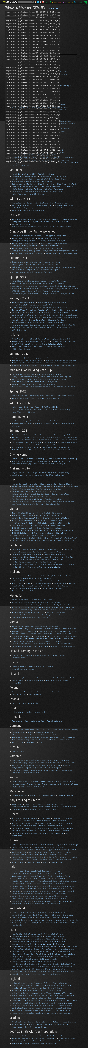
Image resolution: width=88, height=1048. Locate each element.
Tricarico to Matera (37, 804)
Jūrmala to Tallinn (33, 703)
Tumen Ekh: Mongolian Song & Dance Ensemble (26, 600)
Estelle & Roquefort (65, 952)
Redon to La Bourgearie (62, 957)
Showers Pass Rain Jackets (67, 1038)
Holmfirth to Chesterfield (32, 1000)
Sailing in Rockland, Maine (33, 442)
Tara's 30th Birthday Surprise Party (22, 208)
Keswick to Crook (28, 1003)
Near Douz (30, 850)
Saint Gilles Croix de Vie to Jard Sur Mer (24, 962)
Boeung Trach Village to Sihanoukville (23, 552)
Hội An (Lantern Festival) (19, 515)
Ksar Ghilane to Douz (38, 847)
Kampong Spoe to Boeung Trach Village (49, 552)
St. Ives (36, 985)
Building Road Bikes (71, 437)
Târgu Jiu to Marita (17, 768)
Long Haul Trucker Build (38, 1038)
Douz (24, 852)
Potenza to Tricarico (51, 804)
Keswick (52, 1003)
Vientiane (15, 489)
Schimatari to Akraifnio (44, 821)
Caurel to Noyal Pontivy (43, 969)
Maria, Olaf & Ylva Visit (52, 219)
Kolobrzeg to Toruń (50, 692)
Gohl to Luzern (56, 915)
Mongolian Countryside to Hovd (34, 612)
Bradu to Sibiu (35, 760)
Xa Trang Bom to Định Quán (36, 526)
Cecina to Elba (48, 894)
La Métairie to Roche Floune (40, 967)
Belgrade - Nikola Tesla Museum (43, 782)
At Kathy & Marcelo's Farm (41, 435)
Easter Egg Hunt (40, 398)
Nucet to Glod (57, 763)
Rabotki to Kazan (41, 639)
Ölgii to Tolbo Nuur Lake (36, 615)
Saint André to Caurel (59, 969)
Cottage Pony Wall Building (33, 189)
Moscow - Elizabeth (39, 644)
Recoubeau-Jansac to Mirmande (21, 944)
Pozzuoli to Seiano (17, 886)
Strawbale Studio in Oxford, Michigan (63, 341)
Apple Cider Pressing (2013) (34, 262)
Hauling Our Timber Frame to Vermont (23, 302)
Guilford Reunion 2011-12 (50, 407)
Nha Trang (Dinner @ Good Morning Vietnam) (26, 518)
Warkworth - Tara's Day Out (61, 1011)
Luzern (47, 915)
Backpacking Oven (37, 1036)
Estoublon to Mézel (59, 944)
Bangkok (44, 588)
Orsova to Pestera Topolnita (39, 770)
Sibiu (27, 760)
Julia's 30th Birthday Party (20, 330)
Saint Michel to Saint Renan (20, 974)
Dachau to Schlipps (37, 740)
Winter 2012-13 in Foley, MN (66, 325)
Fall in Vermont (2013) (64, 227)
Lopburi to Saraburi (17, 583)
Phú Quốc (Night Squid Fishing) (39, 538)
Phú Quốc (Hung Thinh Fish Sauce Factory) (64, 538)
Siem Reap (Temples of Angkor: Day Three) (50, 559)
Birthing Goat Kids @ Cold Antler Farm (55, 307)
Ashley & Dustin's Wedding (53, 363)
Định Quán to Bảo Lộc (19, 526)
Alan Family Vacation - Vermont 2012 (37, 341)
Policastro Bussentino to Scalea (47, 881)
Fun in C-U (36, 447)
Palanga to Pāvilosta (41, 712)
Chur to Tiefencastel (44, 913)
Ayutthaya (72, 583)
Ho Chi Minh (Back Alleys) (20, 533)
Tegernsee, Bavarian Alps (66, 740)
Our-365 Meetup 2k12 (18, 339)
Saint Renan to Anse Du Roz (65, 972)
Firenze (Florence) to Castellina (58, 896)
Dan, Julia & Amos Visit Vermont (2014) (24, 174)
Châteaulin (33, 972)
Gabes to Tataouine (41, 855)
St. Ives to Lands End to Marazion (22, 985)
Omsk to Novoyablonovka (20, 634)
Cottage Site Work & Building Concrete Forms (41, 284)
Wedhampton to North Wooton (41, 993)
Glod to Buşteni (46, 763)
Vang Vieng (57, 489)
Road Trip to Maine (49, 442)
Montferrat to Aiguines (42, 946)
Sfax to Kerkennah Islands (33, 857)
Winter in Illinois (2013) (19, 210)
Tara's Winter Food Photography (60, 410)
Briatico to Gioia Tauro (18, 879)
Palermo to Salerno (44, 809)
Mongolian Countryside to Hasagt (22, 610)
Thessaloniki (15, 818)
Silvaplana (15, 913)
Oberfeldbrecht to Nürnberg (44, 732)
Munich (41, 742)
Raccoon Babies (68, 363)
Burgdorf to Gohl (68, 915)
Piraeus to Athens (51, 823)
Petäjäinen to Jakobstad (42, 655)
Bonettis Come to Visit (18, 286)
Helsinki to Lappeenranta (53, 680)
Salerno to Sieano (30, 809)
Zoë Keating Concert (18, 341)
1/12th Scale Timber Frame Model (38, 339)
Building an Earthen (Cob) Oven (21, 358)
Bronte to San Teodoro (43, 874)
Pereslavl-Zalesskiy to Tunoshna (52, 641)
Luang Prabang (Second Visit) (40, 494)
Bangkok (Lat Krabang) (56, 588)
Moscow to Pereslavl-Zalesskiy (21, 644)
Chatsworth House (17, 1000)
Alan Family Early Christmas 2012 (44, 328)
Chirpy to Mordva (17, 639)
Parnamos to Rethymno (55, 826)
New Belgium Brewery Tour (42, 461)
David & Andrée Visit (46, 289)
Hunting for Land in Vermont (69, 440)
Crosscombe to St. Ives (48, 985)
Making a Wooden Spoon (19, 194)
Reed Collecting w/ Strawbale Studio (41, 318)
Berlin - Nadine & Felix (32, 730)
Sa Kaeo (43, 576)
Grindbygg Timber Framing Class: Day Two (54, 243)
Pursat (46, 557)
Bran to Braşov (65, 760)
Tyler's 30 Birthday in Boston (59, 203)
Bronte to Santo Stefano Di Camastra (23, 874)
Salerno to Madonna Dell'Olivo (40, 807)
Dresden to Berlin (64, 730)
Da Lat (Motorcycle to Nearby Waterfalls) (50, 520)
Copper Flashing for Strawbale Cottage (62, 158)
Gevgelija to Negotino (49, 795)
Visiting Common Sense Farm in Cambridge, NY (26, 307)
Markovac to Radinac (18, 784)
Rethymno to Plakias (30, 826)
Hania (61, 823)
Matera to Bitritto (17, 804)
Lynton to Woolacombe (55, 988)
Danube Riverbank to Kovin (32, 773)
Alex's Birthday (50, 396)
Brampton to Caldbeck (47, 1006)
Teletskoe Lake (53, 626)
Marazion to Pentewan (60, 983)
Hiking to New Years (18, 323)
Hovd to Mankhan (17, 612)
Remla (27, 847)
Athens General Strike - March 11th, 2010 (24, 823)
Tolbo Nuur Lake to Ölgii (19, 615)
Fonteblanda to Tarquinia (49, 891)
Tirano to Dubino (40, 904)
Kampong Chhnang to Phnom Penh (54, 554)
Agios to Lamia (16, 821)
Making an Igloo (17, 407)
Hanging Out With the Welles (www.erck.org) (63, 459)
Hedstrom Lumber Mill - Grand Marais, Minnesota (27, 363)
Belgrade (58, 782)
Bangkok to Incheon (18, 475)
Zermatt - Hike (73, 920)
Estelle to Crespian (45, 952)
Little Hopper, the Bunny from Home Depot (25, 289)
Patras (67, 833)
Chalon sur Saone (58, 936)
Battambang (69, 557)
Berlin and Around (17, 730)
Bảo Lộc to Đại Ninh (56, 523)
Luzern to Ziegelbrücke (18, 915)
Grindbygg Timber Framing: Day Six (48, 238)
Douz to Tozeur (16, 852)
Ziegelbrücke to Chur (59, 913)
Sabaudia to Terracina (67, 886)
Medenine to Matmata (64, 852)
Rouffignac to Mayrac (18, 957)
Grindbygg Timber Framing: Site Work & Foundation (27, 253)
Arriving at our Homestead (20, 318)
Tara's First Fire (51, 1038)
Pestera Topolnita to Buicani (20, 770)
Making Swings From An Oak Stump (66, 289)
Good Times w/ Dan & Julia (20, 437)
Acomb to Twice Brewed (19, 1008)
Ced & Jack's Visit (53, 265)
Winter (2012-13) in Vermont (48, 315)
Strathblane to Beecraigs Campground (64, 1022)
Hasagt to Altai (70, 607)
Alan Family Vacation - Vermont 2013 (23, 224)
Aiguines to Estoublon (18, 946)
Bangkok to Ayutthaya (18, 586)
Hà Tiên (60, 541)
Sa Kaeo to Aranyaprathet (31, 576)
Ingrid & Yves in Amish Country (48, 440)
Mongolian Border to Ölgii (54, 615)
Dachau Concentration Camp (20, 740)
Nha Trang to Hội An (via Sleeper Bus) (47, 515)
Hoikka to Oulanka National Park (67, 678)
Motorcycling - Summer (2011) (67, 442)
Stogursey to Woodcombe (36, 990)
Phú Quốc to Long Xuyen (19, 538)
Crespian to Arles (32, 952)
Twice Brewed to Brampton (64, 1006)
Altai (61, 607)
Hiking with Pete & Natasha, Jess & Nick (35, 421)
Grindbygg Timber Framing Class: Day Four (53, 241)
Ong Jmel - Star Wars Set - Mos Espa (59, 850)
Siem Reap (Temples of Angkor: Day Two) (24, 562)
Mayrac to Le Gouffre (69, 954)
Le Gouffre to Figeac (54, 954)
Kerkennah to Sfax (17, 847)
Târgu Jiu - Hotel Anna (39, 768)
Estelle (55, 952)
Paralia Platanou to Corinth (20, 833)
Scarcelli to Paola (17, 881)
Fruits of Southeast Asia (54, 536)
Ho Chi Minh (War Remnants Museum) (63, 530)
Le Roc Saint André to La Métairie (62, 967)
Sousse (27, 860)
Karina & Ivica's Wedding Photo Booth (41, 179)
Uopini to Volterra (17, 896)
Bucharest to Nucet (70, 763)
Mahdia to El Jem (64, 857)
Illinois (22, 459)
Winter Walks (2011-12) (40, 410)
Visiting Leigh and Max (35, 219)
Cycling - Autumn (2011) (69, 423)
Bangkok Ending (64, 473)
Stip (26, 795)
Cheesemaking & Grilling (49, 447)
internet (70, 2)
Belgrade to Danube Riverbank (21, 782)
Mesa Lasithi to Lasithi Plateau (63, 828)
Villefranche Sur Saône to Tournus (22, 939)
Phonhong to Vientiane (27, 489)
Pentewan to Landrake (35, 983)
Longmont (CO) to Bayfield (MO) (22, 461)
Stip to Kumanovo (17, 795)
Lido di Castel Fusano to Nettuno (37, 889)
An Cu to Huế (46, 513)
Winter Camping (17, 1041)
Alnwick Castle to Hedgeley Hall (33, 1011)
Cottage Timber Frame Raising (53, 189)
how (75, 2)
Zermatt (14, 923)
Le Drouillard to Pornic (68, 964)
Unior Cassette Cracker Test (20, 1038)
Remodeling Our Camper (19, 320)
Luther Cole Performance (19, 445)
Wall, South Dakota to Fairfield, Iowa (23, 374)
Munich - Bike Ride (17, 742)
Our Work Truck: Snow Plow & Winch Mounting (52, 302)
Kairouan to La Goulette (46, 845)
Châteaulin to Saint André (19, 972)
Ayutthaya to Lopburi (60, 583)
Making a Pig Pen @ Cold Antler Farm (23, 265)
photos (54, 2)
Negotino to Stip (35, 795)
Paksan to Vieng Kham (43, 486)
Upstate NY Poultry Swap (51, 291)
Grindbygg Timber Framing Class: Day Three (25, 243)
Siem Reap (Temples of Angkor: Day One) (52, 564)
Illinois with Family (61, 179)
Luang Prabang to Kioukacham (40, 492)
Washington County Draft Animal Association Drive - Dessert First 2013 (33, 227)
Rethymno (42, 826)
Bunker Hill (27, 450)
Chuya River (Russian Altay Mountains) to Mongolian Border (30, 617)
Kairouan (34, 860)
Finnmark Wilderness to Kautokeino (23, 666)
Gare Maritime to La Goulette (28, 845)
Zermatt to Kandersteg (18, 920)
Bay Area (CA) (60, 464)
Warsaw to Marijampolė (54, 721)
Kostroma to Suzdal (18, 641)
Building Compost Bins (19, 312)
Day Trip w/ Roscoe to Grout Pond (22, 272)
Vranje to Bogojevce (18, 787)
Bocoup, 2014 (61, 176)
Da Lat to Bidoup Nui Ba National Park (23, 520)
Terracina (55, 886)
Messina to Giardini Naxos (38, 876)
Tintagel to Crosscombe (64, 985)
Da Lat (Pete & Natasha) (19, 523)
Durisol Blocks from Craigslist (49, 270)
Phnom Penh (37, 554)
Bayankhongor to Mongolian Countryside (48, 605)
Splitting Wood (16, 222)
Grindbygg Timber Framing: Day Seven (23, 238)
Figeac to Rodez (41, 954)
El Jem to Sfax (53, 857)
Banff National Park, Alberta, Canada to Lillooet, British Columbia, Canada (34, 382)
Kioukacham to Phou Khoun (20, 494)
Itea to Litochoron (45, 818)
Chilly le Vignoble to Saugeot (33, 934)
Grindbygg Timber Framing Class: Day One (25, 246)
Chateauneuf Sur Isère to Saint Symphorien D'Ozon (27, 941)
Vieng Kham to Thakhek (26, 486)
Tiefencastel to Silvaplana (28, 913)
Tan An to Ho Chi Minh (46, 533)
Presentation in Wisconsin (19, 396)
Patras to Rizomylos (57, 833)
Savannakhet (33, 484)
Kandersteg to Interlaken (60, 918)
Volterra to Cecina (60, 894)
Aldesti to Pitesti (55, 765)
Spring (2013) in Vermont (49, 294)
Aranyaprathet (16, 576)
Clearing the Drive (57, 310)
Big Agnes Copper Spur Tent (20, 1043)
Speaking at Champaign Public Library (58, 445)
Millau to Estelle (17, 954)
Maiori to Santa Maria (33, 884)
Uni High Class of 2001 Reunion (21, 435)
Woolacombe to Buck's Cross (37, 988)
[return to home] (10, 2)
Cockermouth (16, 1006)
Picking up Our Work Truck (37, 320)
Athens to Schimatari (59, 821)
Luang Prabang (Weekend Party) (33, 504)
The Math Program (17, 182)
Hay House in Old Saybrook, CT (60, 339)
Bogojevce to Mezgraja (71, 784)
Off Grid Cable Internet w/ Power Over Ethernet (26, 291)
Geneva (73, 923)
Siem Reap (70, 564)
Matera (27, 804)
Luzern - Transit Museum (35, 915)
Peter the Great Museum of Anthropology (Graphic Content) (30, 646)
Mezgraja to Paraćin (55, 784)
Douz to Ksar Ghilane (18, 850)
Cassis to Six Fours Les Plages (43, 949)
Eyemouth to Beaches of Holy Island (23, 1013)
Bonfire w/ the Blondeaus (42, 346)
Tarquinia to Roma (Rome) (31, 891)
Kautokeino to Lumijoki (19, 658)
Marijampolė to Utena (37, 721)
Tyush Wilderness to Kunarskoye (21, 636)
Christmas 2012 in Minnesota (55, 323)
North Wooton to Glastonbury (21, 993)
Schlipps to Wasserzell (68, 737)
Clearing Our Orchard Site (52, 262)
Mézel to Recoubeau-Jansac (42, 944)
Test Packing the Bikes (52, 1036)
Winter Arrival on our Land (43, 208)
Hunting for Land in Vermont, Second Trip (47, 423)
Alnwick (48, 1011)
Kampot (41, 549)
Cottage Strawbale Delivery (46, 184)
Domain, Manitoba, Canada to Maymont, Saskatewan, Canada (31, 387)
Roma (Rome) (16, 891)
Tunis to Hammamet (18, 862)
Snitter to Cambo (47, 1008)
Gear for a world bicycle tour (20, 1036)
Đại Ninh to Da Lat (41, 523)
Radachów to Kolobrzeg (19, 694)
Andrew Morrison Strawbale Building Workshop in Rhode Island (31, 192)
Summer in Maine (17, 442)
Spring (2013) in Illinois (67, 294)
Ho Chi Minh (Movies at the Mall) (22, 528)
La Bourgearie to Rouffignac (44, 957)
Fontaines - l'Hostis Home (20, 936)
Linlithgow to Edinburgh (19, 1024)
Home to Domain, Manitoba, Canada (64, 387)
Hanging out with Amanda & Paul (22, 398)
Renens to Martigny (51, 923)
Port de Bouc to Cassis (67, 949)
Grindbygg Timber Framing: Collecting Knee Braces (61, 253)
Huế (38, 513)
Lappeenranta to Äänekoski (35, 680)
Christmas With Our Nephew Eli (21, 410)
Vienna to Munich (31, 742)
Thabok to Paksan (58, 486)
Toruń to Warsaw (36, 692)
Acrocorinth (65, 831)
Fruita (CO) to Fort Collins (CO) (63, 461)
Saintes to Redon (17, 959)
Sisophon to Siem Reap (35, 567)
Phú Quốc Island (36, 541)
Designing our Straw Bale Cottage (37, 203)
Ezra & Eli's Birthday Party (19, 305)
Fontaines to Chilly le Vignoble (53, 934)
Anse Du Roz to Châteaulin (47, 972)
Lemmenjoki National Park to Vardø (23, 669)
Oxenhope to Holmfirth (50, 1000)
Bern (36, 918)
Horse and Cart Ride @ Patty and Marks (24, 310)
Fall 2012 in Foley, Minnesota (21, 349)
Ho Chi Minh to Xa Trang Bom (57, 526)
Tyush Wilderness (39, 636)
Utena (26, 721)
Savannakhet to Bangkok (19, 484)
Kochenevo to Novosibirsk (47, 631)
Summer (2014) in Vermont (20, 165)
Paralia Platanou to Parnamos (21, 828)
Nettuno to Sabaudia (18, 889)
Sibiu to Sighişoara (17, 760)
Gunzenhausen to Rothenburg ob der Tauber (25, 737)
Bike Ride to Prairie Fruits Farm (21, 447)
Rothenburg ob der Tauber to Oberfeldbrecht (25, 735)
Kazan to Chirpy (29, 639)
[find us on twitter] (38, 2)
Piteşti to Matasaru (42, 765)
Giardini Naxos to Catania (19, 876)
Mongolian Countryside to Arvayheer (23, 605)
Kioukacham (55, 492)
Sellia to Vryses (69, 823)
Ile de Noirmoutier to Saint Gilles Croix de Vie (25, 964)
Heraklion (42, 831)
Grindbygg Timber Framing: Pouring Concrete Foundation (59, 251)
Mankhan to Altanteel (65, 610)
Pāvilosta (29, 712)
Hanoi (13, 513)
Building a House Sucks (53, 186)
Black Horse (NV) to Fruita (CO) (21, 464)
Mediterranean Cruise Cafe (20, 325)
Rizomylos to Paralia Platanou (40, 833)
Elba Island (38, 894)
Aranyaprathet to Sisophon (53, 567)
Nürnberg (30, 732)
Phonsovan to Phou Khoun (20, 497)
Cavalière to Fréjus (71, 946)
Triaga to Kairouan (61, 845)
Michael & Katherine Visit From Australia (53, 281)
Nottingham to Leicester (38, 998)
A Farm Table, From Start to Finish (41, 205)
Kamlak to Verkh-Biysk (69, 629)
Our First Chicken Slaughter (20, 365)
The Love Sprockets (17, 262)
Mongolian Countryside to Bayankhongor (24, 607)
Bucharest (15, 765)
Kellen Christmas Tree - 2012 (66, 328)
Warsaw (26, 692)
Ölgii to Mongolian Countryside (56, 612)
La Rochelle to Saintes (31, 959)
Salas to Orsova (55, 770)
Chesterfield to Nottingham (56, 998)
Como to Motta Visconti (66, 901)
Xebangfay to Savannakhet (48, 484)
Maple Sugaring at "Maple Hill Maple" (41, 305)
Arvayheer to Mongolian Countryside (49, 602)
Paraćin (44, 784)
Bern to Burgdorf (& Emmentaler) (22, 918)
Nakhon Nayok (44, 581)
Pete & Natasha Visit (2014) (69, 163)
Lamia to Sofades (67, 818)
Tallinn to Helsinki (17, 683)
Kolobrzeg (61, 692)
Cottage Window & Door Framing (67, 184)
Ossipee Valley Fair (32, 270)
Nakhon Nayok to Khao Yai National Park (24, 581)
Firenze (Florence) (17, 899)
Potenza (61, 804)
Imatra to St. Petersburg (68, 646)
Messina (50, 876)
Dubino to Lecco (28, 904)
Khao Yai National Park (45, 578)
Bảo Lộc (67, 523)
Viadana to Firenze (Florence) (34, 899)
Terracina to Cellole (44, 886)
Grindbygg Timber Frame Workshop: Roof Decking (27, 236)
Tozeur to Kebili (40, 850)
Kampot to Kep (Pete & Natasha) (26, 549)
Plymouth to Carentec (54, 974)
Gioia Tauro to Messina (63, 876)
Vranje (28, 787)
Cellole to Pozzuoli (30, 886)
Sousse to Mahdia (17, 860)
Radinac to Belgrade (69, 782)
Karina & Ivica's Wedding (19, 179)
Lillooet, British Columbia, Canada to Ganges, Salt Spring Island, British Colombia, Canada (39, 379)
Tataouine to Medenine (19, 855)
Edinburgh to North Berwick (45, 1024)
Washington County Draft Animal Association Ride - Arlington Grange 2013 (46, 222)
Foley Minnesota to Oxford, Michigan (66, 318)
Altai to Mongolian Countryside (48, 607)
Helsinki (65, 680)
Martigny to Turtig (36, 923)
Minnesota (15, 459)
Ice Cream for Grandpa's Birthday (62, 435)
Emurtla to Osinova (49, 634)
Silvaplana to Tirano (54, 904)
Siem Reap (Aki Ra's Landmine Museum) (24, 564)
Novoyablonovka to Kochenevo (66, 631)
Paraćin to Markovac (33, 784)
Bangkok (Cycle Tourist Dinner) (21, 473)
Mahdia (74, 857)
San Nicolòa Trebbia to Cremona (22, 901)
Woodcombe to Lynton (19, 990)
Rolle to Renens (64, 923)
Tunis (38, 862)
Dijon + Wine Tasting (36, 936)
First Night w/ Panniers (48, 1043)
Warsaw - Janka (16, 692)
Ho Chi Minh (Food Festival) (40, 530)
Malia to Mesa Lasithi (18, 831)
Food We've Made (17, 440)
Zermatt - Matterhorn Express (58, 920)
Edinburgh (32, 1024)
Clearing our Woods (71, 310)
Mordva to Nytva (71, 636)
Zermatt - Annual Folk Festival (37, 920)
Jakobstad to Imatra (18, 655)
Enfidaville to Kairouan (46, 860)
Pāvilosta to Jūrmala (18, 712)
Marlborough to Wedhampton (62, 993)
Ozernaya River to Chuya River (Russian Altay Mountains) (29, 626)
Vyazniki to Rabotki (55, 639)
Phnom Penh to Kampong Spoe (21, 554)
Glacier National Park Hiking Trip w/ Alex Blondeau (27, 360)
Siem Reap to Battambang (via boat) (23, 559)
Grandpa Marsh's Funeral (31, 407)
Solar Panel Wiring (17, 189)
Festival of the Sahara (35, 852)
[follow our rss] (35, 2)
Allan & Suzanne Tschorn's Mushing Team (24, 315)
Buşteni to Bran (34, 763)
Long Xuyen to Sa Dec (38, 536)
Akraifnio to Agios (28, 821)
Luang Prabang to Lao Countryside (63, 502)
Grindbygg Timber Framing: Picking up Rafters (26, 251)
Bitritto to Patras (17, 836)
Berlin (55, 730)
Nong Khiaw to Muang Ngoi (20, 502)
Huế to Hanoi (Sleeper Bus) (26, 513)
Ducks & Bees (62, 396)
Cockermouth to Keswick (65, 1003)
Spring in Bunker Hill (53, 398)
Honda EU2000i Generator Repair (65, 267)
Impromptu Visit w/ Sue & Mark (38, 286)
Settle (75, 1000)
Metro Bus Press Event (59, 346)
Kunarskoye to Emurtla (64, 634)
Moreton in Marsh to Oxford (43, 996)
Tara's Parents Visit (44, 310)
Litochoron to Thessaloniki (29, 818)
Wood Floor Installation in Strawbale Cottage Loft (61, 124)
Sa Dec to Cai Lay (17, 536)
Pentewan (47, 983)
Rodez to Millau (29, 954)
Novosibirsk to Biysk (30, 631)
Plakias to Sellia (16, 826)
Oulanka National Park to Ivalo (45, 678)
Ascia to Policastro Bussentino (68, 881)
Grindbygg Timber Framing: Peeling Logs (50, 248)
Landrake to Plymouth (18, 983)
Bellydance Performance (36, 445)
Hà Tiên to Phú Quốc (49, 541)
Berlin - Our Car (46, 730)
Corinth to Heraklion (54, 831)
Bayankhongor (68, 605)
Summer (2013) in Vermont (43, 272)
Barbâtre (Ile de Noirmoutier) (47, 962)
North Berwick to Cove (63, 1024)
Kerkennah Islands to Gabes (58, 855)
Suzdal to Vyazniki (68, 639)
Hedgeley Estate (17, 1011)
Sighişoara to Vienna (18, 751)
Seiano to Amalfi (60, 884)
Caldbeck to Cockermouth (30, 1006)
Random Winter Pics (18, 412)
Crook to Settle (16, 1003)
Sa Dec (27, 536)
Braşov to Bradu (47, 760)
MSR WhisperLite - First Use (48, 1041)
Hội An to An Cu (57, 513)
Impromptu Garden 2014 (47, 176)
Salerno (54, 809)
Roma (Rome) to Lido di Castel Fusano (61, 889)
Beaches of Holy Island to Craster (46, 1013)
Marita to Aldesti (68, 765)
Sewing (63, 1036)
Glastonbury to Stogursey (53, 990)
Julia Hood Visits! (66, 129)
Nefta (74, 850)
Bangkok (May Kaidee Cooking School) (45, 473)
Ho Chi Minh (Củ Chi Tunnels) (20, 530)
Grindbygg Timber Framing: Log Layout (23, 248)
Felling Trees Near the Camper (64, 205)
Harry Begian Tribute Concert (41, 450)
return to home (53, 8)
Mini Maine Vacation (18, 270)
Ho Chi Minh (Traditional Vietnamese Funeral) (48, 528)
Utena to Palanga (17, 721)
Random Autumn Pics (70, 421)
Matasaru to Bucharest (27, 765)
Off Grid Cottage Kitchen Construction (61, 121)
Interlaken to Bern (45, 918)
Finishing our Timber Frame (35, 323)
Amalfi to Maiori (48, 884)
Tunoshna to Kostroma (33, 641)
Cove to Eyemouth (17, 1027)
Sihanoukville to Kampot (53, 549)
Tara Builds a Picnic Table (46, 174)
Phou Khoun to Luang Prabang (61, 494)
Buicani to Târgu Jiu (55, 768)
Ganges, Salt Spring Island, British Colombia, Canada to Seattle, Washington (35, 377)
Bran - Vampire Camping (19, 763)
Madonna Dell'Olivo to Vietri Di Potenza (64, 807)
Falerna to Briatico (33, 879)
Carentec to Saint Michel (38, 974)
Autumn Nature (16, 426)
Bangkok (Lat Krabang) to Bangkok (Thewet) (25, 588)
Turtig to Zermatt (24, 923)
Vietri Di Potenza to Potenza (20, 807)
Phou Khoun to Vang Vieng (20, 492)
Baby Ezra (71, 396)
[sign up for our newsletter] (43, 2)
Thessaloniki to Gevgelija (65, 795)
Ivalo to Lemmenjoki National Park (22, 678)
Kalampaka (56, 818)
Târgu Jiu (28, 768)
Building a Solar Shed (18, 203)
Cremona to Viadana (52, 899)
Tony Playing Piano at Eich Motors (22, 423)
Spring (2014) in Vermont (37, 194)
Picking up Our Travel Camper (57, 320)
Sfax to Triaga (73, 845)
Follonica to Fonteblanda (66, 891)
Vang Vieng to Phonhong (44, 489)
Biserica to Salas (67, 770)
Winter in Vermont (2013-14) (37, 210)
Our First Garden (17, 450)
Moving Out (62, 1041)
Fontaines (48, 936)
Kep (13, 549)
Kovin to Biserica (17, 773)
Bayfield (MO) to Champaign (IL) (37, 459)
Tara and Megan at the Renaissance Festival (49, 344)
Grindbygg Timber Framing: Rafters (55, 236)
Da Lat (31, 523)
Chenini (30, 855)
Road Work (60, 284)
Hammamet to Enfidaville (64, 860)
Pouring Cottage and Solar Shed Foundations (25, 281)
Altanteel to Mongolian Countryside (45, 610)
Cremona (63, 899)
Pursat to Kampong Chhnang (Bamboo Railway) (26, 557)
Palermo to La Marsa (57, 862)
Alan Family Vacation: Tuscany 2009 (36, 896)
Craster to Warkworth (65, 1013)
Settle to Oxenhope (65, 1000)
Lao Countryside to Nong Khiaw (41, 502)
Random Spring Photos (37, 396)
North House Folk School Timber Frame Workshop (61, 360)
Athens (42, 823)
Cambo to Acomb (34, 1008)
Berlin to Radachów (35, 694)
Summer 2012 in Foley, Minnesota (41, 365)
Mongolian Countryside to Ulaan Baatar (24, 602)
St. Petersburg (55, 646)
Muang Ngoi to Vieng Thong (53, 499)
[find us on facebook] (40, 2)
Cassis (56, 949)
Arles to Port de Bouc (18, 952)
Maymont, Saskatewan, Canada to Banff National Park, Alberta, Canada (34, 384)
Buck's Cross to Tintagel (19, 988)
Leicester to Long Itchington (20, 998)
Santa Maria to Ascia (18, 884)
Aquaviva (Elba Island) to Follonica (22, 894)
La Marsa (45, 862)
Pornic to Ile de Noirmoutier (50, 964)
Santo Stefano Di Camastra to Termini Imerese (45, 871)
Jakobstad (29, 655)
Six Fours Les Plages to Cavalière (22, 949)
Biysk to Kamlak (17, 631)
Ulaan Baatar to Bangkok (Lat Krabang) (24, 591)
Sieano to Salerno (17, 809)
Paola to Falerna (46, 879)
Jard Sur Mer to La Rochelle (48, 959)
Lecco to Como (16, 904)
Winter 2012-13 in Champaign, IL (22, 328)
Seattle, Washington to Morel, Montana (49, 374)
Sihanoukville (68, 549)
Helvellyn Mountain (42, 1003)
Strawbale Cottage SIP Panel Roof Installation (39, 182)
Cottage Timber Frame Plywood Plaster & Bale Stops (28, 186)
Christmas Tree (30, 412)
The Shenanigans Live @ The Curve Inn (23, 184)
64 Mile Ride (35, 1043)
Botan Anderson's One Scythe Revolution (42, 325)
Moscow (49, 644)
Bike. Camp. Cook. (59, 208)
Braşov (56, 760)
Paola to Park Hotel (59, 879)
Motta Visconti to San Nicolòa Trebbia (45, 901)
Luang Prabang (16, 504)
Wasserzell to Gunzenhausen (50, 737)
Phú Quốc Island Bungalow (20, 541)
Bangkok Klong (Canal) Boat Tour (58, 586)
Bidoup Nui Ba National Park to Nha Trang (55, 518)
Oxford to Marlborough (19, 996)
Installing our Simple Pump (61, 312)
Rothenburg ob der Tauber (49, 735)
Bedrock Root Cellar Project (69, 219)
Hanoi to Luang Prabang (53, 504)
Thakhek (14, 486)
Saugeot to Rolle (17, 925)
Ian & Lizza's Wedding (18, 284)
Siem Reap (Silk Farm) (19, 567)
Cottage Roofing (68, 186)
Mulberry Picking (64, 447)
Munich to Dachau (50, 740)
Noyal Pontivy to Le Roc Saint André (23, 969)
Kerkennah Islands (17, 857)
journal (48, 2)
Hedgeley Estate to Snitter (63, 1008)
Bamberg (75, 730)
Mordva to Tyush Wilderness (55, 636)
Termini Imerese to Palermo (20, 871)
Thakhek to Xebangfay (65, 484)
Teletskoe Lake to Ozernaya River (22, 629)
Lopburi (28, 583)
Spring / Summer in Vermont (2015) (61, 86)
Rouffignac (30, 957)
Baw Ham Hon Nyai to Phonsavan (40, 497)
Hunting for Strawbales (19, 219)
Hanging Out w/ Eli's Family (61, 450)
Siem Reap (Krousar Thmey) (48, 562)
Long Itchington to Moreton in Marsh (65, 996)
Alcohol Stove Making (30, 1041)
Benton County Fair (31, 440)
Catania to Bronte (58, 874)
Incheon (28, 475)
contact (81, 2)
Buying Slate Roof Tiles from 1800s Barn (62, 286)
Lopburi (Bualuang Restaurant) (42, 583)
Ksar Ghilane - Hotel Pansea (55, 847)
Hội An (31, 515)
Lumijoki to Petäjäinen (58, 655)
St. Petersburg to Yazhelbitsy (63, 644)
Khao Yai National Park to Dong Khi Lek (24, 578)
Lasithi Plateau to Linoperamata (42, 828)
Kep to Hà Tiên (69, 541)
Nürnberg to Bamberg (18, 732)
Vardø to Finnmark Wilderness (45, 666)
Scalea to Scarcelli (30, 881)
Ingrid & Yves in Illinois (38, 437)
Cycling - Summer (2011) (55, 437)
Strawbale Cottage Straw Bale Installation (24, 176)
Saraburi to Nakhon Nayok (59, 581)
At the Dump (41, 265)
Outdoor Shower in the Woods (49, 246)
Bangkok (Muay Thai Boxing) (37, 586)
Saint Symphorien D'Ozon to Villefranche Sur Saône (50, 939)
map (59, 2)
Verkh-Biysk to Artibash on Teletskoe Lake (47, 629)
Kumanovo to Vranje (39, 787)
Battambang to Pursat (56, 557)
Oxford (30, 996)
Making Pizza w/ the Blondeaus (22, 346)
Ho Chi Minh (33, 533)
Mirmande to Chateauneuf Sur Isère (56, 941)
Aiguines (30, 946)
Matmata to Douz (49, 852)
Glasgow (30, 1022)
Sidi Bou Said (31, 862)
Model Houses (16, 421)
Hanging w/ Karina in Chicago (43, 358)
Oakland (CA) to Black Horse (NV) (43, 464)
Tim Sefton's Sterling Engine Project (22, 344)
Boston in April (57, 192)
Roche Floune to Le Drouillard (21, 967)
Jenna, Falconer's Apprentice (20, 205)
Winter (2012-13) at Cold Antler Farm (39, 312)
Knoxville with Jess (55, 421)
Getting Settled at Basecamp (68, 315)
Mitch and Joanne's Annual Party (22, 267)
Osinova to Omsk (35, 634)
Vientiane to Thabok (72, 486)
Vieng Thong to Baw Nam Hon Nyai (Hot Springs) (27, 499)
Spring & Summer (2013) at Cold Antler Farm (25, 294)
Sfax (45, 857)
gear (64, 2)
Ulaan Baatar (48, 600)
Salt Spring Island (65, 377)
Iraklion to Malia (32, 831)
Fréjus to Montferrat (57, 946)
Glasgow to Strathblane (43, 1022)
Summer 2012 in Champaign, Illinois (65, 365)
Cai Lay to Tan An (61, 533)
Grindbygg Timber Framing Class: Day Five (25, 241)
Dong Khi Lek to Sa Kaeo (55, 576)
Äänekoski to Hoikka (18, 680)
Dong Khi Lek (70, 576)
